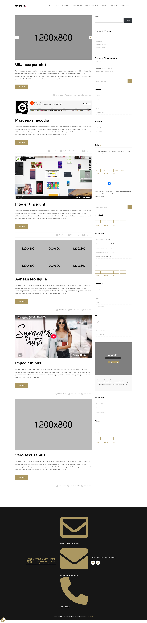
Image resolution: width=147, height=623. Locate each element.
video (78, 151)
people (78, 95)
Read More (22, 87)
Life (71, 95)
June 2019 (99, 132)
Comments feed (100, 330)
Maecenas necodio (101, 44)
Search (97, 16)
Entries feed (99, 326)
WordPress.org (100, 334)
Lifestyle (60, 394)
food (71, 394)
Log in (97, 322)
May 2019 (98, 136)
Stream (61, 95)
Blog (51, 5)
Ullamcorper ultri (100, 41)
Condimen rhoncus (101, 38)
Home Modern (77, 5)
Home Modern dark (91, 5)
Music (57, 95)
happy (75, 394)
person (74, 151)
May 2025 (98, 127)
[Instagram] (98, 563)
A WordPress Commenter (103, 61)
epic (68, 95)
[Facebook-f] (93, 563)
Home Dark (66, 5)
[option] (53, 37)
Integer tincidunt (100, 47)
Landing (104, 5)
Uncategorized (100, 112)
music (74, 95)
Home (57, 5)
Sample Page (114, 5)
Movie (97, 100)
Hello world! (99, 34)
